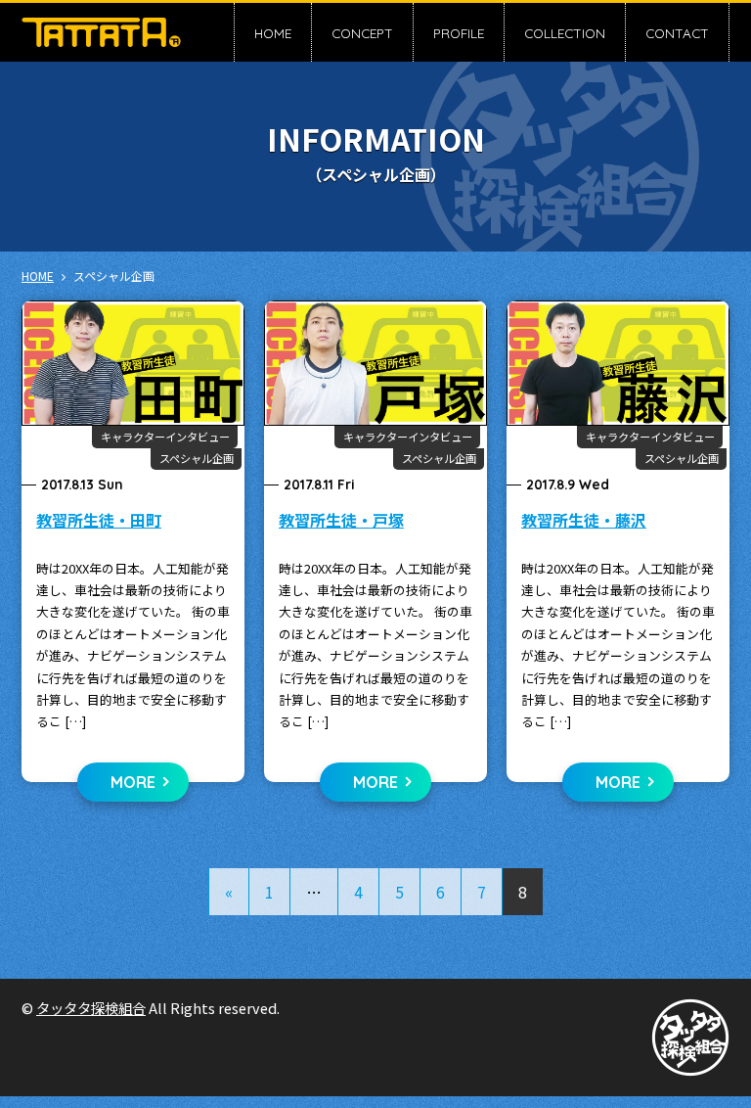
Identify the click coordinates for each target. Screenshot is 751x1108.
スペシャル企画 (196, 458)
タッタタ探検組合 (91, 1007)
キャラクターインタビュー (165, 436)
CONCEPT (362, 32)
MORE (132, 782)
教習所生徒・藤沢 (583, 519)
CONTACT (677, 32)
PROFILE (458, 32)
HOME (272, 32)
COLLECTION (564, 32)
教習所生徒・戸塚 (341, 519)
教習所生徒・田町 (98, 519)
